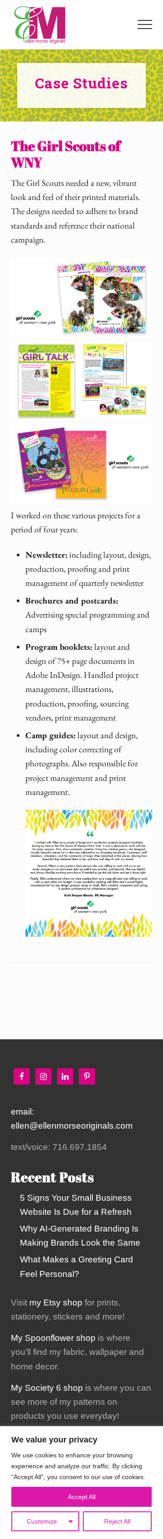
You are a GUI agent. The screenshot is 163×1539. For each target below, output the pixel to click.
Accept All (82, 1496)
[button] (144, 24)
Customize (42, 1521)
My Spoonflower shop (53, 1338)
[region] (81, 1482)
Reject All (117, 1521)
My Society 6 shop (47, 1388)
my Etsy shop (55, 1302)
